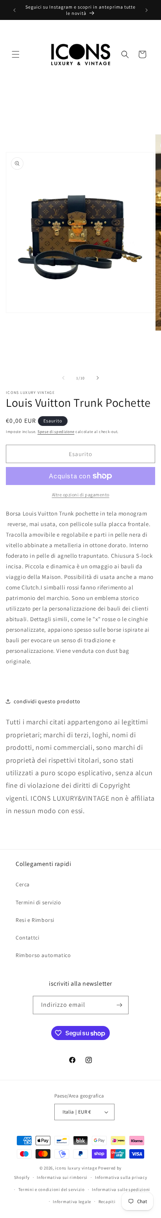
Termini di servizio (38, 902)
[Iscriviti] (119, 1005)
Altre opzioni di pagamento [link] (80, 495)
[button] (15, 54)
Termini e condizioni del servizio (51, 1189)
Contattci (27, 937)
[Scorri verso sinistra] (63, 377)
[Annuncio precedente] (14, 10)
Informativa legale (72, 1201)
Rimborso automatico (43, 955)
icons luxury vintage (76, 1168)
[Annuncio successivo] (146, 10)
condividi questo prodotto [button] (47, 701)
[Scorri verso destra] (97, 377)
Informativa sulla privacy (121, 1177)
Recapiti (107, 1201)
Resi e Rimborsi (35, 919)
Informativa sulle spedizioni (121, 1189)
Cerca (23, 884)
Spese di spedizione (56, 431)
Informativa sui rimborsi (62, 1177)
